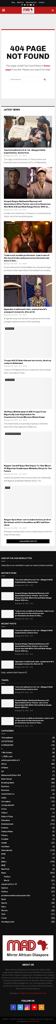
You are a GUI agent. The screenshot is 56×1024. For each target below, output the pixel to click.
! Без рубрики (7, 738)
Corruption (6, 801)
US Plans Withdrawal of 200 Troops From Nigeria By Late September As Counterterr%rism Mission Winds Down (25, 414)
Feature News (7, 831)
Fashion (4, 828)
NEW (3, 865)
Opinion (4, 888)
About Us (20, 2)
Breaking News (7, 783)
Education (5, 820)
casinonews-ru (7, 794)
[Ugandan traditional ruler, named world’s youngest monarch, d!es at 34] (28, 291)
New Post (5, 869)
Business (5, 786)
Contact (41, 2)
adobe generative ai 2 (10, 760)
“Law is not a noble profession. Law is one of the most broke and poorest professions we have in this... (26, 258)
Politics (7, 877)
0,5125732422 (7, 741)
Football (4, 839)
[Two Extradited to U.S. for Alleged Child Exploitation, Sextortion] (28, 132)
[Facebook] (13, 1007)
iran (3, 858)
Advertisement (31, 2)
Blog (13, 2)
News (3, 873)
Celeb (7, 487)
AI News (4, 768)
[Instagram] (27, 1007)
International (10, 379)
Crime (4, 809)
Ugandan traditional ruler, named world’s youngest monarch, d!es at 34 (25, 310)
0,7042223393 (7, 745)
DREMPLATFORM (33, 1021)
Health (4, 843)
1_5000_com (7, 756)
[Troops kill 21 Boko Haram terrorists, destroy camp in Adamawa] (28, 342)
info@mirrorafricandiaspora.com (32, 993)
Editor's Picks (7, 817)
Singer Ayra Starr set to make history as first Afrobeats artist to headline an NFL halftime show (27, 522)
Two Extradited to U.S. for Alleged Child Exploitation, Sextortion (24, 151)
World (6, 880)
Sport (3, 899)
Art (2, 771)
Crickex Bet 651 (10, 118)
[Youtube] (34, 1007)
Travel (4, 918)
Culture (4, 813)
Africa (8, 277)
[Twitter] (20, 1007)
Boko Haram (9, 328)
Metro (3, 862)
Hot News (5, 847)
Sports (4, 903)
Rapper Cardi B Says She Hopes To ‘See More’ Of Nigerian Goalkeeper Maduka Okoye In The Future (28, 468)
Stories (4, 910)
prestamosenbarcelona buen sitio (15, 895)
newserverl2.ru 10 (9, 884)
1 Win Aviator (6, 753)
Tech (3, 914)
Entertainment (10, 169)
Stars (3, 907)
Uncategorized (10, 223)
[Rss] (41, 1007)
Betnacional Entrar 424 (13, 433)
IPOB (3, 854)
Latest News (12, 109)
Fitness (4, 835)
